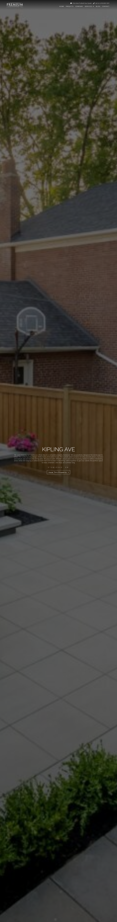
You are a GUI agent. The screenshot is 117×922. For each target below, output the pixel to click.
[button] (58, 472)
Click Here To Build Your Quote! (82, 3)
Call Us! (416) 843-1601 (101, 3)
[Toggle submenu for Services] (93, 6)
